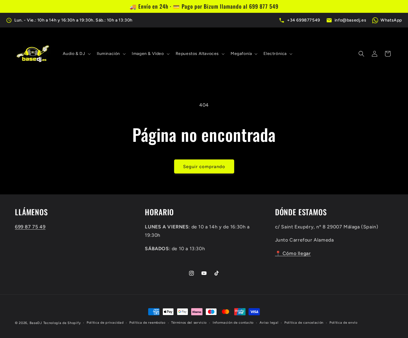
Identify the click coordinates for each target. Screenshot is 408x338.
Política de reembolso (147, 323)
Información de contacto (233, 323)
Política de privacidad (105, 323)
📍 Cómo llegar (293, 253)
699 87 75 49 (30, 227)
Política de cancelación (303, 323)
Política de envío (343, 323)
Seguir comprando (204, 166)
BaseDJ (36, 323)
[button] (76, 53)
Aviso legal (269, 323)
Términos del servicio (189, 323)
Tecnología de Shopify (62, 323)
